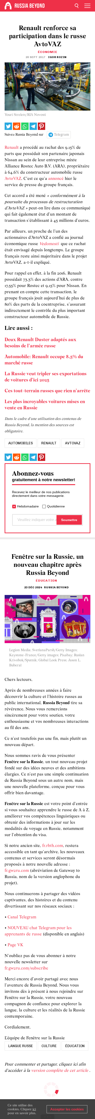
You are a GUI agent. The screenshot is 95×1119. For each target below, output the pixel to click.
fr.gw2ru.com (17, 871)
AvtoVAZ (13, 179)
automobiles (20, 443)
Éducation (46, 581)
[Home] (8, 6)
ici (34, 1109)
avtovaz (72, 443)
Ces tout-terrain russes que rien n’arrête (47, 391)
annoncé (56, 179)
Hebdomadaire (28, 506)
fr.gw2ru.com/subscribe (26, 968)
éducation (75, 1046)
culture (49, 1046)
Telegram (61, 135)
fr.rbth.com (52, 846)
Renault (12, 148)
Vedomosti (49, 244)
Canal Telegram (22, 917)
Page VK (15, 945)
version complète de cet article (60, 1071)
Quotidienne (56, 506)
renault (48, 443)
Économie (47, 52)
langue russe (20, 1046)
